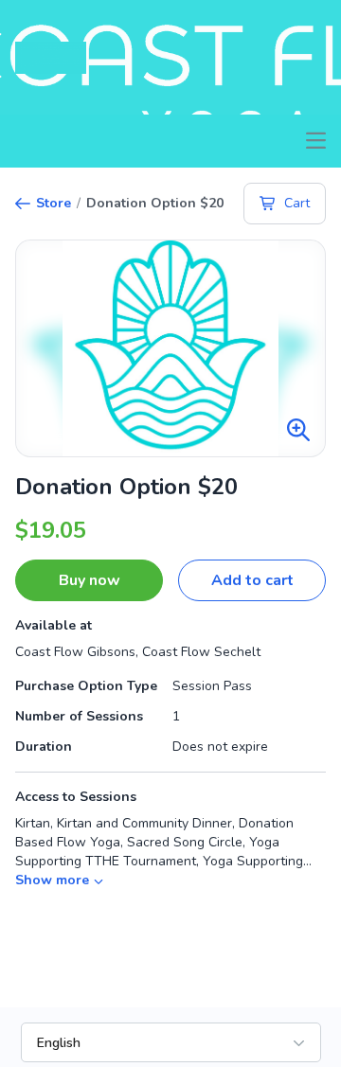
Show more (52, 880)
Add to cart (252, 580)
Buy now (89, 580)
